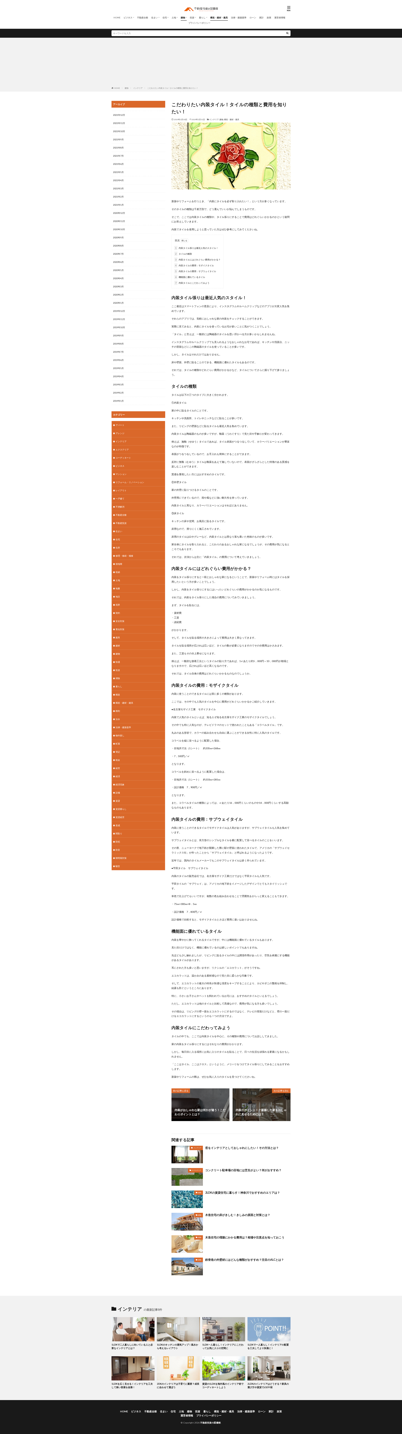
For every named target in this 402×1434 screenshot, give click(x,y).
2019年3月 (118, 384)
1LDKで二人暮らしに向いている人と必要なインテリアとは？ (132, 1346)
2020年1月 (118, 302)
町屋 (118, 743)
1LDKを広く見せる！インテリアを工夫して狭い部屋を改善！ (132, 1385)
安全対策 (120, 621)
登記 (118, 751)
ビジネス (128, 17)
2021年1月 (118, 204)
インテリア (138, 88)
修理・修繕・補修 (124, 555)
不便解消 (120, 506)
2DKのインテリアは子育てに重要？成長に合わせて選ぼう (178, 1385)
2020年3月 (118, 286)
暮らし (202, 17)
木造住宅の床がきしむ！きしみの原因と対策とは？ (237, 1215)
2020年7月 (118, 253)
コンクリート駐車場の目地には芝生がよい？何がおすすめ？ (243, 1170)
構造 (118, 694)
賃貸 (118, 800)
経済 (118, 776)
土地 (174, 17)
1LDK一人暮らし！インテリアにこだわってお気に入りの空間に (223, 1346)
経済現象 (120, 784)
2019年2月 (118, 392)
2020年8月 (118, 245)
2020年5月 (118, 270)
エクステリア (196, 1170)
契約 (118, 613)
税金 (118, 760)
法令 (118, 719)
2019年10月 (119, 327)
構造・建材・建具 (219, 17)
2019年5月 (118, 368)
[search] (287, 33)
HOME (117, 17)
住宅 (165, 17)
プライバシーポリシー (199, 23)
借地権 (119, 564)
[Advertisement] (201, 63)
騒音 (118, 866)
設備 (118, 792)
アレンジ (120, 433)
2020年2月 (118, 294)
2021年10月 (119, 131)
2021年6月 (118, 164)
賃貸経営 (120, 817)
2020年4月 (118, 278)
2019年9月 (118, 335)
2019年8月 (118, 343)
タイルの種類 (183, 253)
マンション (121, 474)
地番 (118, 588)
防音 (118, 849)
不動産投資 (121, 523)
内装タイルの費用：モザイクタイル (194, 265)
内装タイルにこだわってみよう (192, 283)
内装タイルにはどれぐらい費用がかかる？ (197, 259)
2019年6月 (118, 360)
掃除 (118, 678)
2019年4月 (118, 376)
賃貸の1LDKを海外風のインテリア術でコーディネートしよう (223, 1385)
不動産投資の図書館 (210, 1422)
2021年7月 (118, 155)
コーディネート (123, 457)
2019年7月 (118, 351)
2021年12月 (119, 115)
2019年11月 (119, 319)
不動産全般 (142, 17)
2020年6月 (118, 262)
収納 (118, 572)
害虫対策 (120, 629)
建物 (183, 17)
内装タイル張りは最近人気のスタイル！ (196, 248)
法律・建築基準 (238, 17)
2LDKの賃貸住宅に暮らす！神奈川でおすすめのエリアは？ (242, 1192)
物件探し (120, 735)
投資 (192, 17)
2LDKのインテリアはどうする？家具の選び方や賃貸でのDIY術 (268, 1385)
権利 (118, 711)
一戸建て (120, 498)
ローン (253, 17)
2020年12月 (119, 213)
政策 (269, 17)
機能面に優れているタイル (190, 277)
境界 (118, 604)
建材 (118, 645)
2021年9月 (118, 139)
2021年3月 (118, 188)
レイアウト (121, 490)
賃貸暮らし (121, 809)
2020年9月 (118, 237)
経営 (118, 768)
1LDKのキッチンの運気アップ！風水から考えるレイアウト (177, 1346)
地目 (118, 596)
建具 (118, 637)
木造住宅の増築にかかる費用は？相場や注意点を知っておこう (244, 1237)
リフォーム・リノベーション (130, 482)
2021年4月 (118, 180)
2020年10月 (119, 229)
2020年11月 (119, 221)
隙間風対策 (121, 858)
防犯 (118, 841)
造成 (118, 825)
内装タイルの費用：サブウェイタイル (195, 271)
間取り (119, 833)
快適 (118, 662)
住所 (118, 547)
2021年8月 (118, 147)
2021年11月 (119, 123)
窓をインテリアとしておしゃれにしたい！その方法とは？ (242, 1147)
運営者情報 (279, 17)
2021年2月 (118, 196)
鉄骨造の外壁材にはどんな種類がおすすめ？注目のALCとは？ (244, 1259)
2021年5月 (118, 172)
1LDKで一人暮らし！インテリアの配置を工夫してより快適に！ (268, 1346)
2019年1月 (118, 401)
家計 (261, 17)
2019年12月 (119, 311)
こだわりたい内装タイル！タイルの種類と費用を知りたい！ (172, 88)
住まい (154, 17)
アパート (120, 425)
